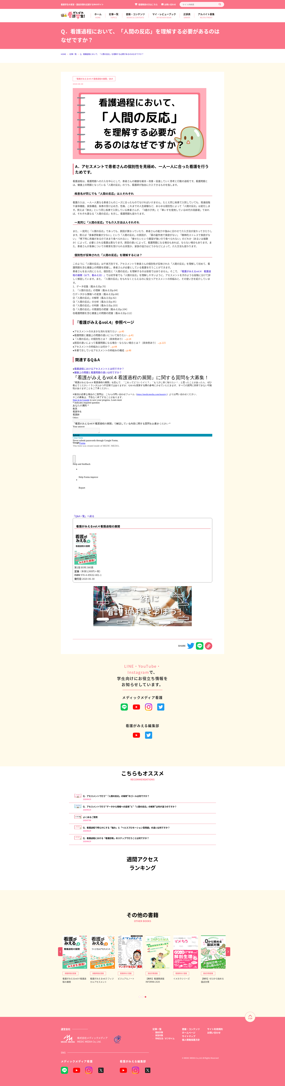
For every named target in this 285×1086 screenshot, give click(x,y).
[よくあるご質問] (77, 817)
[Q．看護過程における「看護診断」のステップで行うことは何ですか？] (77, 838)
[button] (139, 997)
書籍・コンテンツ (191, 1029)
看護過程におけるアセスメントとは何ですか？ (99, 368)
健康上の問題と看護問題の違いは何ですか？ (98, 372)
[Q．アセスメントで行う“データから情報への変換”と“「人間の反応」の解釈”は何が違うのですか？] (77, 807)
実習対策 (159, 1035)
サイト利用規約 (215, 1029)
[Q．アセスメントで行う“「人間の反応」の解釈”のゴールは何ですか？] (77, 796)
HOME (63, 54)
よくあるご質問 (90, 817)
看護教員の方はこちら (148, 4)
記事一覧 (73, 54)
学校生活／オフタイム (165, 1038)
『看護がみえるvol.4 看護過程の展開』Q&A (94, 78)
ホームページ (188, 1032)
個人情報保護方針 (191, 1039)
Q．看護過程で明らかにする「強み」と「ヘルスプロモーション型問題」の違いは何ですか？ (126, 827)
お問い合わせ (170, 4)
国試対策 (159, 1032)
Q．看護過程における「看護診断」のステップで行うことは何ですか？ (116, 838)
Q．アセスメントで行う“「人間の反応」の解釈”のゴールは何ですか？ (116, 795)
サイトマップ (188, 1036)
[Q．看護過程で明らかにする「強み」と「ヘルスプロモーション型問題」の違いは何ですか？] (77, 828)
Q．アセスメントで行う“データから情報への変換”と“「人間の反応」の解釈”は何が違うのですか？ (130, 806)
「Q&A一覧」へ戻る (83, 516)
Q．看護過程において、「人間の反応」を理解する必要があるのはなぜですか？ (112, 54)
